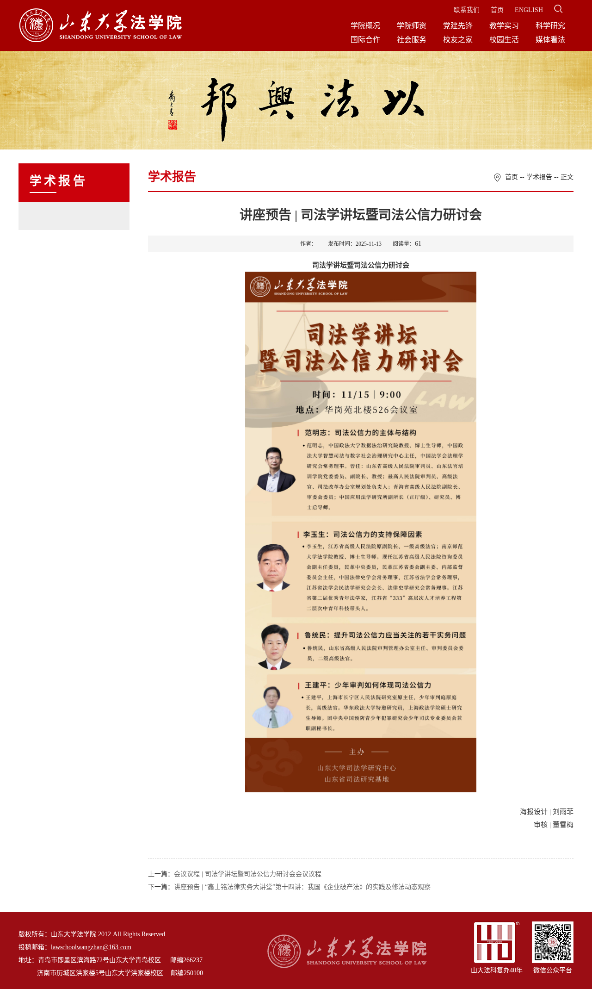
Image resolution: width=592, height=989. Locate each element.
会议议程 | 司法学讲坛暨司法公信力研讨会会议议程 (247, 874)
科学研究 (550, 26)
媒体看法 (550, 40)
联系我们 (467, 9)
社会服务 (411, 40)
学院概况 (365, 26)
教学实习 (504, 26)
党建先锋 (458, 26)
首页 (497, 9)
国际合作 (365, 40)
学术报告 (539, 177)
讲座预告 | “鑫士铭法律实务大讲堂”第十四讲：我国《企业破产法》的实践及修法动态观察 (302, 886)
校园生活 (504, 40)
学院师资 (411, 26)
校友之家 (458, 40)
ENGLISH (529, 9)
